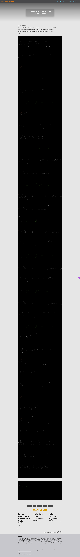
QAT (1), (53, 542)
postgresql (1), (20, 544)
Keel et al (53, 29)
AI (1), (31, 541)
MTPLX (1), (56, 542)
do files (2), (22, 541)
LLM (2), (23, 540)
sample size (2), (54, 539)
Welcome (74, 1)
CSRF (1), (50, 541)
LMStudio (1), (35, 542)
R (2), (32, 539)
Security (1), (32, 550)
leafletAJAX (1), (47, 549)
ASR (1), (59, 542)
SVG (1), (28, 549)
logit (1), (47, 541)
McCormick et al (51, 31)
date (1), (37, 549)
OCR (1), (31, 542)
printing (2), (52, 540)
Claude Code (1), (29, 543)
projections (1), (44, 541)
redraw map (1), (57, 549)
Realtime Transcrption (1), (46, 544)
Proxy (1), (33, 541)
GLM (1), (40, 544)
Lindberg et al (34, 31)
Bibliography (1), (24, 542)
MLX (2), (42, 540)
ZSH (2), (27, 539)
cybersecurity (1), (54, 541)
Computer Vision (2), (56, 538)
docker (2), (26, 540)
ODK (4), (28, 538)
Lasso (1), (39, 550)
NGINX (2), (39, 540)
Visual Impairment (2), (57, 540)
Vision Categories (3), (40, 538)
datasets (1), (51, 544)
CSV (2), (37, 539)
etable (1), (25, 549)
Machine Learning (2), (31, 540)
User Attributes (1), (28, 544)
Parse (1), (20, 542)
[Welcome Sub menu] (76, 1)
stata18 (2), (45, 540)
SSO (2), (50, 539)
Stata (61, 1)
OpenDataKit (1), (28, 550)
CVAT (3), (45, 538)
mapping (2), (51, 538)
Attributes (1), (37, 544)
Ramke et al (42, 29)
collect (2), (36, 540)
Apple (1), (20, 543)
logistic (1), (26, 541)
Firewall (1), (36, 550)
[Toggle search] (78, 2)
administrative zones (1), (38, 541)
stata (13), (19, 538)
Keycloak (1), (33, 544)
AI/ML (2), (19, 541)
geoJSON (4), (32, 538)
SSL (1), (60, 544)
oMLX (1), (38, 542)
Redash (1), (55, 543)
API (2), (48, 538)
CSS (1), (35, 549)
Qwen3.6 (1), (50, 542)
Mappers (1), (52, 543)
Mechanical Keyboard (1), (42, 543)
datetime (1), (41, 549)
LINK (55, 27)
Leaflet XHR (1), (52, 549)
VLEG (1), (22, 549)
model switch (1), (24, 543)
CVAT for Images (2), (42, 539)
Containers (64, 1)
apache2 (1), (57, 544)
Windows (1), (48, 543)
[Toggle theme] (79, 277)
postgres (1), (59, 543)
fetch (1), (44, 549)
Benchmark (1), (42, 542)
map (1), (54, 544)
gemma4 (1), (46, 542)
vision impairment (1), (35, 543)
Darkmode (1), (32, 549)
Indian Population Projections (53, 516)
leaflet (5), (22, 538)
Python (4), (35, 538)
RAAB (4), (25, 538)
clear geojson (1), (23, 550)
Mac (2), (30, 539)
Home (58, 1)
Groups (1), (24, 544)
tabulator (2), (24, 539)
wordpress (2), (20, 540)
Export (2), (34, 539)
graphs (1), (58, 541)
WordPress (70, 1)
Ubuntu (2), (49, 540)
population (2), (59, 539)
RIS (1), (29, 541)
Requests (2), (47, 539)
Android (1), (28, 542)
